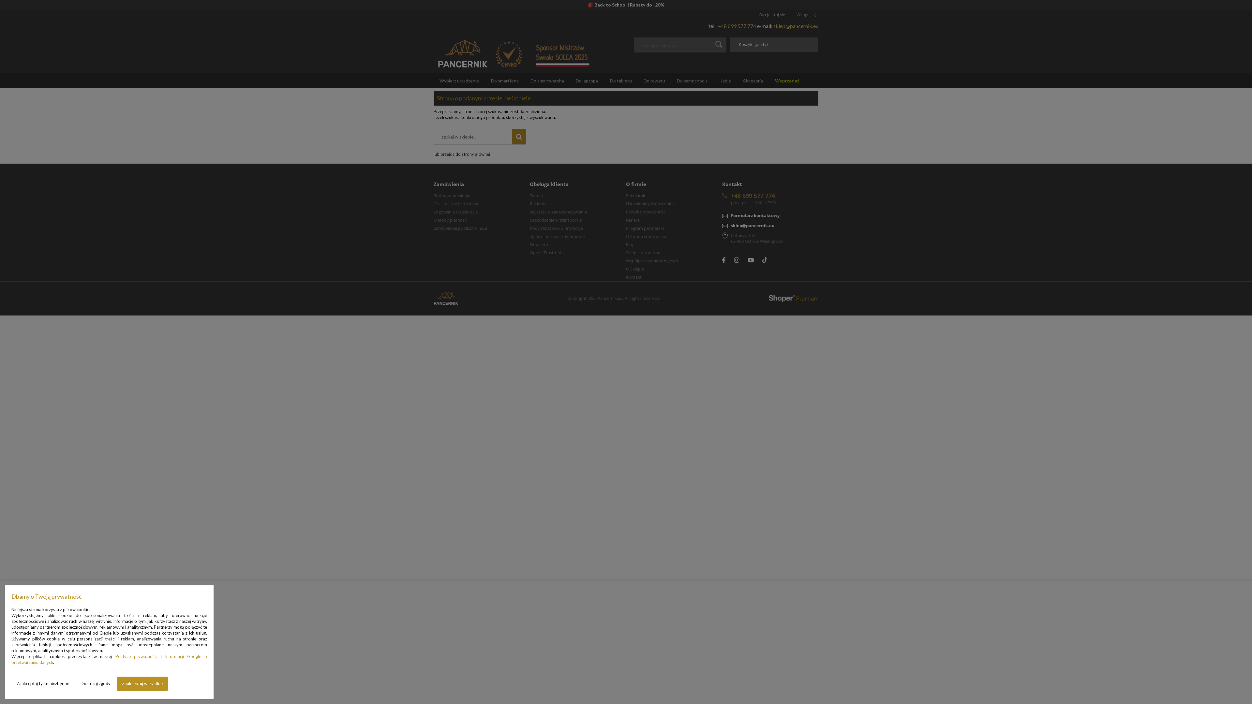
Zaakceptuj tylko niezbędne (43, 683)
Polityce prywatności (136, 656)
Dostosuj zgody (96, 683)
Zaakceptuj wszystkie (142, 683)
